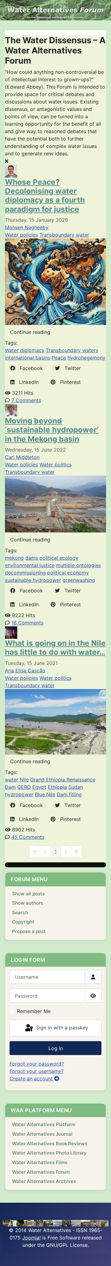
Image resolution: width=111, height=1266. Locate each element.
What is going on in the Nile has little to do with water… (55, 647)
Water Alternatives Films (40, 1162)
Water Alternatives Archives (44, 1181)
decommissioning (25, 573)
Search (20, 912)
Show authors (27, 903)
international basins (27, 358)
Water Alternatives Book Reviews (49, 1143)
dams (31, 558)
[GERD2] (55, 721)
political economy (68, 573)
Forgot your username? (37, 1071)
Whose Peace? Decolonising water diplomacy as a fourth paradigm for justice (45, 195)
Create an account (32, 1078)
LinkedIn (26, 382)
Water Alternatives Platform (43, 1124)
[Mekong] (55, 504)
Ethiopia (57, 787)
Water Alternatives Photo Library (49, 1153)
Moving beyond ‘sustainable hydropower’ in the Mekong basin (52, 430)
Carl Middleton (22, 457)
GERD (24, 787)
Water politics (55, 464)
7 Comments (26, 400)
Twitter (70, 368)
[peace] (55, 281)
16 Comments (27, 623)
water (11, 779)
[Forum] (55, 10)
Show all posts (28, 894)
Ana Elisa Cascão (25, 670)
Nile (24, 779)
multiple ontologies (78, 565)
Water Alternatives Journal (42, 1134)
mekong (14, 558)
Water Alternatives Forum (41, 1172)
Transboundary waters (72, 350)
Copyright (23, 922)
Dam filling (69, 794)
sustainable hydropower (33, 580)
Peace (59, 358)
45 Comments (27, 837)
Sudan (75, 787)
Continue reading (30, 332)
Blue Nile (45, 794)
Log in (55, 1048)
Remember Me (34, 1011)
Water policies (21, 235)
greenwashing (79, 580)
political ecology (58, 558)
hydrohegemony (86, 358)
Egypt (39, 787)
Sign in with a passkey (61, 1027)
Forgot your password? (37, 1064)
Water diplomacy (24, 350)
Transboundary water (64, 235)
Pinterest (68, 382)
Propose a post (29, 931)
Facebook (29, 368)
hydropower (19, 794)
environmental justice (30, 565)
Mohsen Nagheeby (26, 227)
